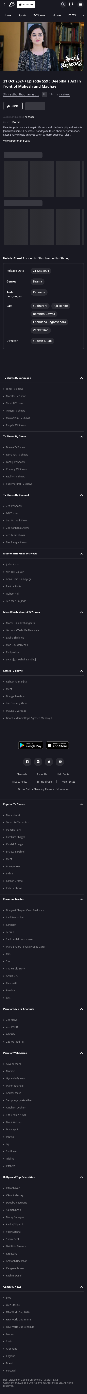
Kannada (30, 115)
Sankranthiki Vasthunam (19, 941)
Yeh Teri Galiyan (15, 574)
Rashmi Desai (13, 1277)
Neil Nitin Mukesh (16, 1248)
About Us (40, 776)
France (10, 1336)
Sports (22, 15)
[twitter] (47, 764)
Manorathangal (14, 1087)
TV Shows (39, 15)
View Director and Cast (16, 142)
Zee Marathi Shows (17, 522)
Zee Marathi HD (15, 1043)
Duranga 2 (12, 1131)
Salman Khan (13, 1212)
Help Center (62, 776)
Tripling (10, 1160)
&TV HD (10, 1036)
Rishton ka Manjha (16, 683)
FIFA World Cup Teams (18, 1321)
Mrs (8, 956)
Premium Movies (13, 901)
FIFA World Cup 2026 (18, 1314)
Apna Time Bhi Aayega (19, 581)
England (10, 1358)
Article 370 (12, 978)
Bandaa (10, 992)
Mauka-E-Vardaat (16, 713)
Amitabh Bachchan (16, 1263)
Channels (20, 776)
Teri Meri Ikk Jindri (16, 603)
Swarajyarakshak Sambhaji (21, 661)
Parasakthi (12, 985)
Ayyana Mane (13, 1066)
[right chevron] (8, 181)
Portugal (11, 1372)
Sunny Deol (12, 1241)
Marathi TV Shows (16, 398)
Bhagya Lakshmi (15, 698)
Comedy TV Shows (16, 471)
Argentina (11, 1350)
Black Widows (13, 1124)
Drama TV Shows (15, 449)
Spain (9, 1343)
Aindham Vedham (16, 1109)
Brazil (9, 1365)
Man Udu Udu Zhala (17, 647)
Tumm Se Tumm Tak (17, 824)
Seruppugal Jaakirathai (19, 1102)
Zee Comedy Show (16, 705)
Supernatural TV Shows (19, 486)
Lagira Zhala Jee (15, 639)
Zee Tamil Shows (15, 537)
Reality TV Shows (15, 478)
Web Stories (13, 1307)
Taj (7, 1146)
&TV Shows (12, 515)
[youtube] (58, 764)
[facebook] (25, 764)
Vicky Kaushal (13, 1234)
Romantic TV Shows (17, 456)
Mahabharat (13, 817)
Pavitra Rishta (13, 588)
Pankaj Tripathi (14, 1226)
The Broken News (16, 1117)
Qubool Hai (12, 595)
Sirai (8, 963)
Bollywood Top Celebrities (19, 1179)
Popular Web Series (15, 1055)
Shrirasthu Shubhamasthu (21, 93)
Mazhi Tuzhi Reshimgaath (20, 625)
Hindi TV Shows (14, 391)
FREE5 (72, 15)
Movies (56, 15)
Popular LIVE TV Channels (18, 1011)
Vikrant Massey (14, 1197)
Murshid (10, 1073)
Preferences (67, 783)
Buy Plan (27, 4)
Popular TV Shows (14, 806)
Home (7, 15)
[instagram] (36, 764)
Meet (9, 691)
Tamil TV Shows (14, 405)
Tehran (10, 934)
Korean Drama (14, 883)
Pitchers (10, 1168)
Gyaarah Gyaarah (16, 1080)
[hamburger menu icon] (80, 4)
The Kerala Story (15, 970)
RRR (8, 999)
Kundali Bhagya (14, 846)
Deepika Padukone (16, 1204)
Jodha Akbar (13, 566)
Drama (16, 120)
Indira (9, 875)
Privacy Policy (17, 783)
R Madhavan (13, 1190)
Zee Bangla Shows (16, 544)
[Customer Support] (71, 4)
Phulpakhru (12, 654)
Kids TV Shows (14, 890)
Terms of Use (42, 783)
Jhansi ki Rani (13, 831)
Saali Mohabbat (15, 919)
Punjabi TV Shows (16, 427)
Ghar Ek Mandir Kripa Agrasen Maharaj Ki (29, 720)
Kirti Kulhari (12, 1255)
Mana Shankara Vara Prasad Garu (25, 948)
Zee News (11, 1022)
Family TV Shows (15, 464)
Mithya (10, 1138)
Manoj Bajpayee (15, 1219)
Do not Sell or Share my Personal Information (42, 791)
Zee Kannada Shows (17, 530)
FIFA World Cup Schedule (20, 1329)
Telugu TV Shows (15, 412)
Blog (8, 1299)
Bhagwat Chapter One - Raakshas (25, 912)
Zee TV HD (12, 1029)
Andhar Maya (13, 1095)
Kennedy (11, 927)
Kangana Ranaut (15, 1270)
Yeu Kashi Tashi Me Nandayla (22, 632)
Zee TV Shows (14, 508)
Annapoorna (13, 868)
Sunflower (11, 1153)
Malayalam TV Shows (18, 420)
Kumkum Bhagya (15, 839)
